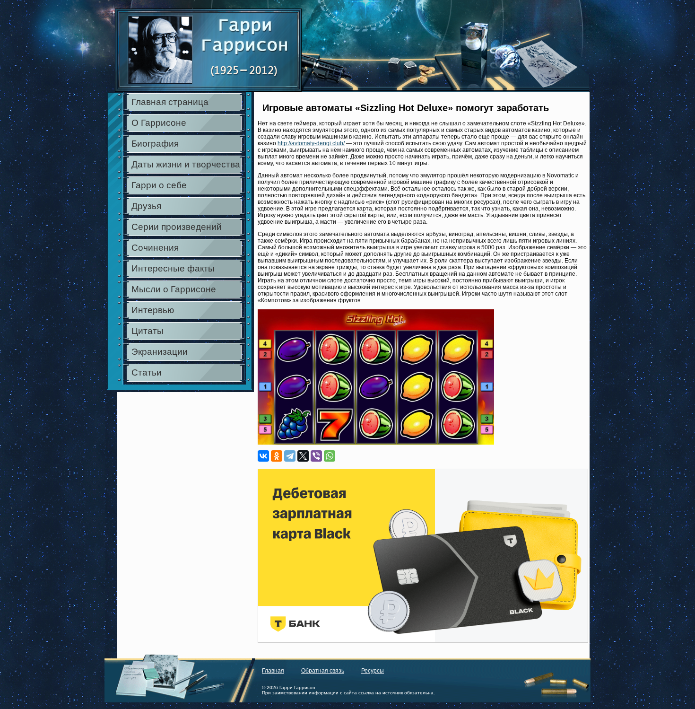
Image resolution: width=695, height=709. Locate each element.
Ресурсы (372, 670)
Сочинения (155, 248)
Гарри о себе (159, 185)
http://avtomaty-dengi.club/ (311, 143)
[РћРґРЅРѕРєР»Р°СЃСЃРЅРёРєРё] (276, 456)
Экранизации (159, 352)
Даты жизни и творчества (185, 164)
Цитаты (147, 331)
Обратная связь (322, 670)
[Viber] (316, 456)
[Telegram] (289, 456)
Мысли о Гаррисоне (173, 289)
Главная (273, 670)
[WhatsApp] (329, 456)
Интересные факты (173, 268)
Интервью (152, 310)
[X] (303, 456)
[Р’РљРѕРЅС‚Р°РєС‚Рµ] (263, 456)
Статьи (146, 372)
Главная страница (169, 102)
